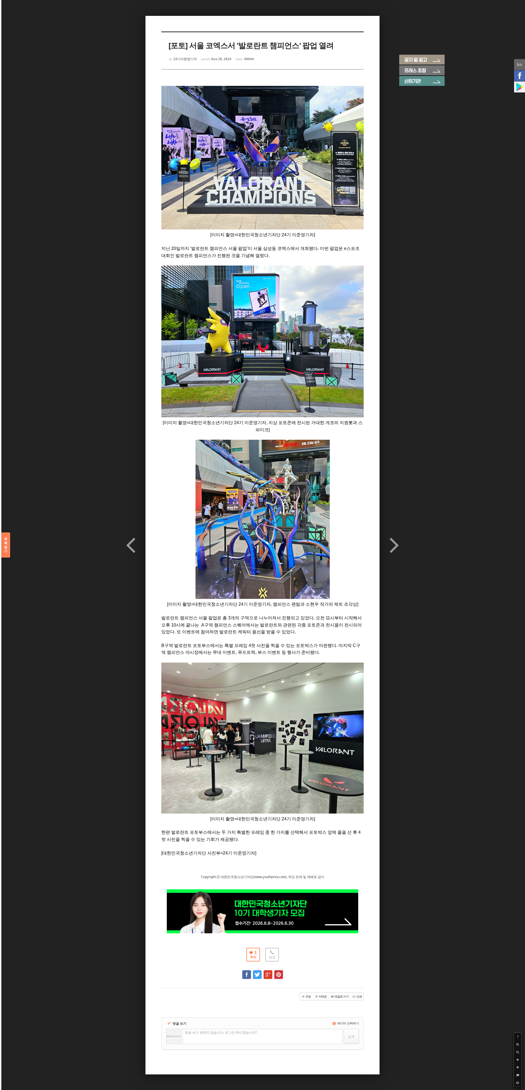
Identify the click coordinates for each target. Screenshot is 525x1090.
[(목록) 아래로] (517, 1067)
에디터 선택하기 (347, 1023)
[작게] (517, 1052)
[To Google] (268, 972)
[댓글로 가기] (517, 1075)
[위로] (517, 1059)
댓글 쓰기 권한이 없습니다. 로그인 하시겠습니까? (221, 1032)
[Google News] (519, 86)
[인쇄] (517, 1082)
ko (519, 64)
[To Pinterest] (279, 972)
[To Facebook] (247, 972)
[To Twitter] (257, 972)
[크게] (517, 1044)
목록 (5, 545)
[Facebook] (519, 75)
